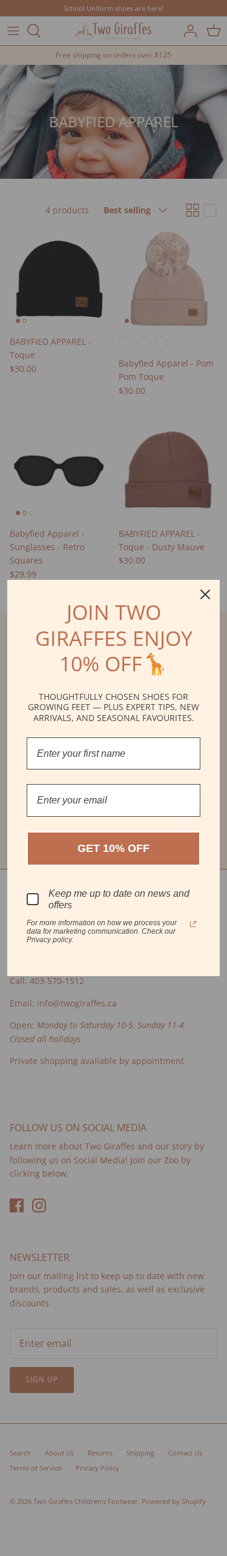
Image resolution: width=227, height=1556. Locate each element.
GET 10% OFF (113, 848)
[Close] (205, 594)
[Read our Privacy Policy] (193, 924)
